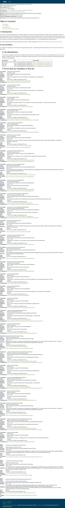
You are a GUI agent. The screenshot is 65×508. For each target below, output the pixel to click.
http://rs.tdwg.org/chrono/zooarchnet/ (16, 11)
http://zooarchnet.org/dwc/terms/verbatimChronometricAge (20, 441)
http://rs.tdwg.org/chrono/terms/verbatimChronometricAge (19, 475)
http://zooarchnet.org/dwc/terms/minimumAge (16, 413)
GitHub (9, 1)
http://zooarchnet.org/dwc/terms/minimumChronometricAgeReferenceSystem (24, 388)
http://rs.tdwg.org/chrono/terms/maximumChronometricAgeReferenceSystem (24, 362)
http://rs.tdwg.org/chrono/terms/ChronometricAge (18, 82)
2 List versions (5, 25)
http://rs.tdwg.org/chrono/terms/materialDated (17, 283)
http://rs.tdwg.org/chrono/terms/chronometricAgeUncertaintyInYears (22, 204)
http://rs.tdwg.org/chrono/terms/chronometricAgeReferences (20, 176)
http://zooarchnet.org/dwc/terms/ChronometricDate (19, 81)
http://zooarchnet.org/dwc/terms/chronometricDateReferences (20, 174)
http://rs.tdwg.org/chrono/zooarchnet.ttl (42, 63)
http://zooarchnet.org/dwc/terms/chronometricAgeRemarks (20, 271)
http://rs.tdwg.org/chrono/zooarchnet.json (42, 65)
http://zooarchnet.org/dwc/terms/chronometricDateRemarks (21, 189)
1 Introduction (5, 24)
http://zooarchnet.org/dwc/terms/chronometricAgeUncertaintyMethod (23, 132)
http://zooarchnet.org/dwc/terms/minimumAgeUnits (18, 386)
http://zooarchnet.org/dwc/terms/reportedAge (16, 473)
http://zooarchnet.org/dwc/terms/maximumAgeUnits (19, 319)
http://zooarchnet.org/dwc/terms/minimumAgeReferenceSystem (21, 400)
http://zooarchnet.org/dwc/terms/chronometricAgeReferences (20, 258)
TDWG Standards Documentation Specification (51, 41)
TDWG (5, 2)
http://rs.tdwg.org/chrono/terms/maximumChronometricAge (19, 348)
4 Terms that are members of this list (10, 28)
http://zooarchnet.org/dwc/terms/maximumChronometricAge (21, 307)
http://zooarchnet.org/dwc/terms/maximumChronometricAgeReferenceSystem (25, 321)
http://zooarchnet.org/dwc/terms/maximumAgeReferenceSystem (22, 333)
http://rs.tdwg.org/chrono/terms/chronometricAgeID (18, 147)
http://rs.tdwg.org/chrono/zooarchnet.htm (42, 61)
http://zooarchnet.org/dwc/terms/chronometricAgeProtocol (20, 244)
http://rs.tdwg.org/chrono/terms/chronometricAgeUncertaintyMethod (22, 217)
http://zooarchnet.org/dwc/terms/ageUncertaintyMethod (20, 216)
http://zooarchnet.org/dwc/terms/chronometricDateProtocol (21, 160)
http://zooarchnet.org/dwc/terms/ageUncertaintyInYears (20, 106)
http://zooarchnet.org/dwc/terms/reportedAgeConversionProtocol (20, 492)
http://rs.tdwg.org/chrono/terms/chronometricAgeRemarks (20, 190)
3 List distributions (6, 27)
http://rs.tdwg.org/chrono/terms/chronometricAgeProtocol (20, 161)
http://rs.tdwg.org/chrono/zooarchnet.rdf (42, 64)
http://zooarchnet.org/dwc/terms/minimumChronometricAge (20, 374)
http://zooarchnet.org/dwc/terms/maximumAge (16, 346)
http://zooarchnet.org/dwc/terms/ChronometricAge (18, 94)
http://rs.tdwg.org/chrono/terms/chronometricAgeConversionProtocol (21, 495)
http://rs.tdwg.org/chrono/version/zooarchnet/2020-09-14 (19, 10)
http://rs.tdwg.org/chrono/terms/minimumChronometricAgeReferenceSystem (24, 429)
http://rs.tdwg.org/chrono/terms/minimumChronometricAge (19, 415)
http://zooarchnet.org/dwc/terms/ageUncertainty (18, 118)
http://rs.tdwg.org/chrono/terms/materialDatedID (18, 295)
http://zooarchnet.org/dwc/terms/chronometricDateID (19, 145)
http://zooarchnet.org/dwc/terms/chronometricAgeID (19, 231)
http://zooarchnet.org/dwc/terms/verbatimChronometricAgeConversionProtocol (24, 456)
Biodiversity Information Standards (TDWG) (27, 505)
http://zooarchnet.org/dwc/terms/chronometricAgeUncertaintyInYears (23, 120)
